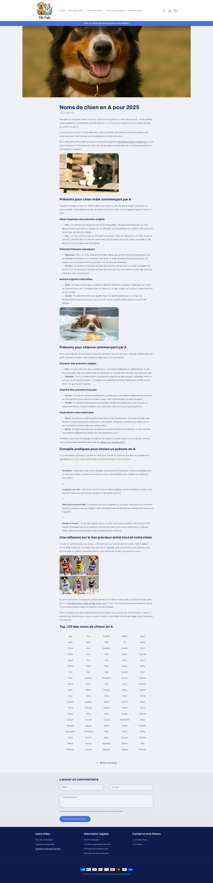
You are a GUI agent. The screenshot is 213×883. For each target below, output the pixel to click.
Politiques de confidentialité (96, 849)
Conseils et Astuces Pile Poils (48, 849)
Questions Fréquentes (45, 844)
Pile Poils (92, 874)
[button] (76, 10)
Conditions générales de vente (97, 844)
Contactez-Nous (140, 840)
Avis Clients (138, 844)
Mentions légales (91, 840)
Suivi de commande (44, 840)
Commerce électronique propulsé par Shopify (113, 874)
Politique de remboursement (96, 853)
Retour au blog (108, 763)
